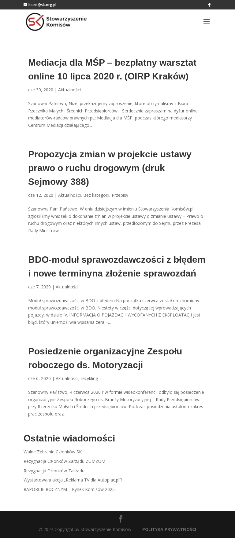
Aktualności (69, 90)
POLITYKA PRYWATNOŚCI (169, 529)
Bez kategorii (96, 195)
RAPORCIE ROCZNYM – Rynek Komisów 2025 (69, 489)
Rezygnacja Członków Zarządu (54, 471)
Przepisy (120, 195)
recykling (89, 378)
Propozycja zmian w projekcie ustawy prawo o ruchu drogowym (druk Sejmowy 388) (110, 168)
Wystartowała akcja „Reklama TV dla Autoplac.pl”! (73, 480)
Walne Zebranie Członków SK (53, 452)
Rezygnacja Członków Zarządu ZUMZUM (64, 461)
